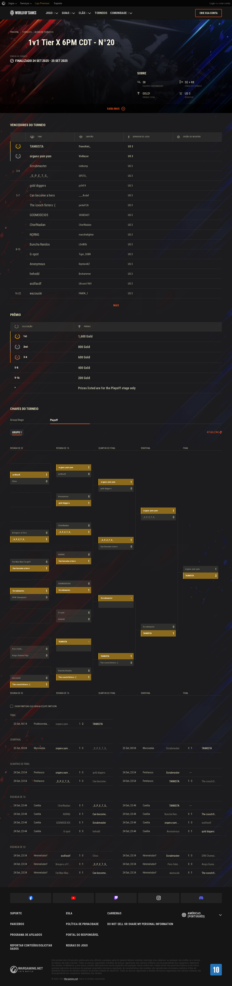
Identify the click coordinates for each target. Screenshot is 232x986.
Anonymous (37, 264)
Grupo (17, 432)
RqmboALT (84, 264)
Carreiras (114, 913)
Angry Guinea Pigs (20, 655)
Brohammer (85, 273)
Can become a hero (42, 195)
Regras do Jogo (77, 945)
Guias (65, 13)
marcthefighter (86, 234)
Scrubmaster (38, 166)
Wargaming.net (71, 979)
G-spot (34, 254)
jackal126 (84, 205)
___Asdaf (84, 195)
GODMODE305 (39, 215)
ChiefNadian (37, 225)
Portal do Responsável (82, 934)
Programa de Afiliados (26, 934)
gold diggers (38, 185)
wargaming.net (26, 969)
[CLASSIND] (216, 969)
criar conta (224, 3)
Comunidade (118, 13)
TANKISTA (37, 146)
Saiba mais (113, 108)
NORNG (34, 234)
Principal (14, 32)
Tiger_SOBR (85, 254)
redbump (83, 166)
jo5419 (82, 185)
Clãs (82, 13)
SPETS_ (83, 175)
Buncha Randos (40, 244)
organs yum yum (40, 156)
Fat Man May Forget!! (21, 562)
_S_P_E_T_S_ (39, 176)
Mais (116, 305)
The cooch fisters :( (42, 205)
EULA (69, 913)
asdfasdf (35, 283)
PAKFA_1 (83, 293)
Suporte (16, 913)
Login (212, 3)
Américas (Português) (196, 915)
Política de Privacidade (82, 924)
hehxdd (34, 274)
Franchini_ (85, 146)
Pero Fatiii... (17, 649)
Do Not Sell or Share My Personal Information (140, 924)
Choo (14, 481)
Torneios (101, 13)
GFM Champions (19, 597)
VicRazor (84, 156)
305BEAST (84, 215)
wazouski (36, 293)
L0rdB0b (83, 244)
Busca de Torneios (44, 32)
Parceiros (17, 924)
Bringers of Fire (19, 533)
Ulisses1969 (85, 283)
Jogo (49, 13)
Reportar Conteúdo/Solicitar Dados (31, 947)
